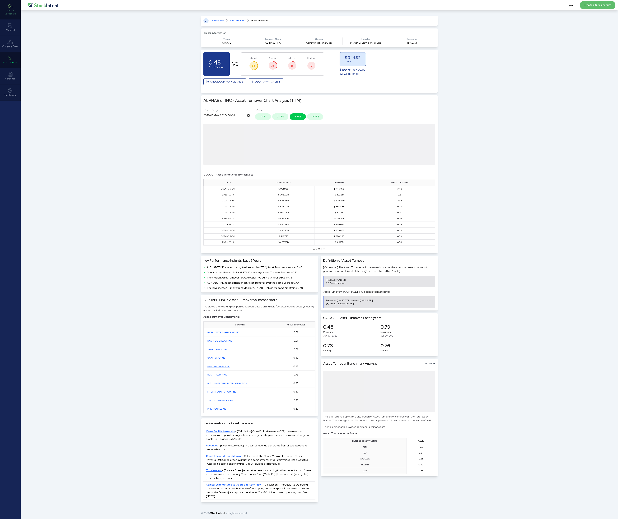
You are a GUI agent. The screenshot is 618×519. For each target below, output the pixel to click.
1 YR (263, 116)
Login (569, 5)
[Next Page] (321, 249)
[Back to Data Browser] (206, 20)
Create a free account (598, 5)
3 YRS (280, 116)
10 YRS (315, 116)
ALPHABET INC (237, 20)
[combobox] (225, 115)
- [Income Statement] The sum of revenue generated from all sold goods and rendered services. (257, 447)
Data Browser (217, 20)
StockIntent (217, 513)
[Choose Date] (248, 115)
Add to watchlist (268, 81)
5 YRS (297, 116)
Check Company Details (226, 81)
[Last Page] (324, 249)
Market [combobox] (429, 363)
